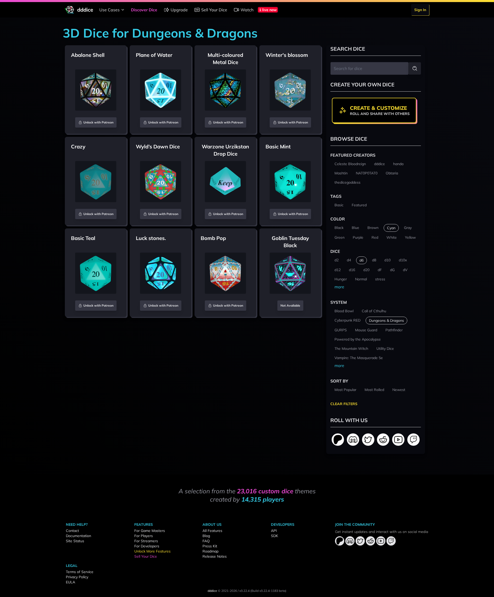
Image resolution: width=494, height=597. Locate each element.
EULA (70, 582)
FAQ (206, 541)
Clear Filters (343, 404)
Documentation (78, 535)
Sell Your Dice (214, 9)
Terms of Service (79, 571)
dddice (212, 591)
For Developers (146, 546)
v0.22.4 (244, 591)
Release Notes (214, 556)
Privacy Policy (77, 577)
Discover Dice (144, 9)
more (339, 286)
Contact (72, 530)
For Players (143, 535)
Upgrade (179, 9)
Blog (206, 535)
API (274, 530)
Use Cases (109, 9)
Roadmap (210, 551)
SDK (274, 535)
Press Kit (209, 546)
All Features (212, 530)
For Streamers (146, 541)
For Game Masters (149, 530)
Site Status (75, 541)
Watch (247, 9)
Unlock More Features (152, 551)
